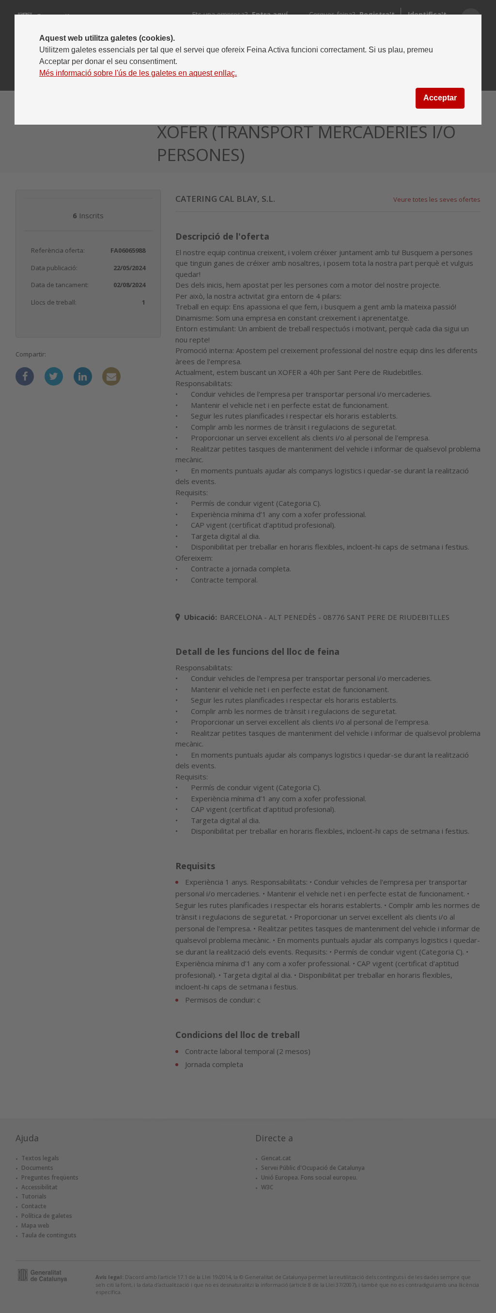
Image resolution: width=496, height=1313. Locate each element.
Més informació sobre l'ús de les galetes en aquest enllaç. (138, 73)
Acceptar (440, 98)
